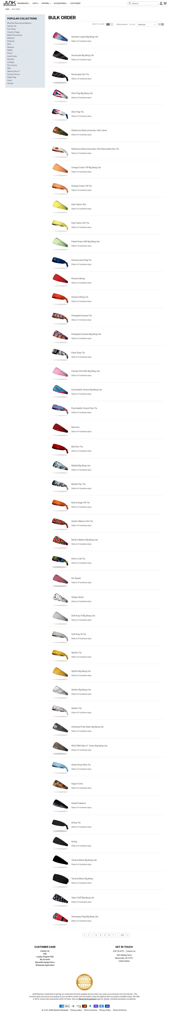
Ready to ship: (98, 24)
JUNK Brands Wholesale (58, 1010)
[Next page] (128, 935)
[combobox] (143, 3)
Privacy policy (76, 1010)
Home (7, 9)
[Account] (161, 3)
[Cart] (165, 3)
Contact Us (130, 951)
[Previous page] (84, 935)
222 (122, 935)
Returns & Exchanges (87, 999)
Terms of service (90, 1010)
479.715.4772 (118, 951)
